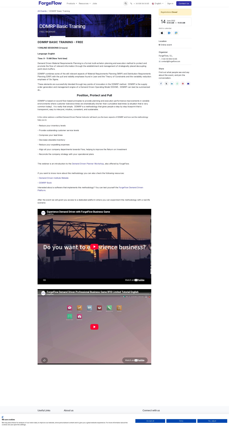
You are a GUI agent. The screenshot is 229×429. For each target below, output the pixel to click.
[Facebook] (161, 83)
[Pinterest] (183, 83)
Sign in (170, 3)
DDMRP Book (45, 183)
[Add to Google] (176, 32)
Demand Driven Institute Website (53, 178)
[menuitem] (72, 3)
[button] (125, 3)
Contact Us (184, 3)
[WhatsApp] (177, 83)
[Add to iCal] (162, 33)
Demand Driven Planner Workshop (88, 163)
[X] (166, 83)
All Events (42, 11)
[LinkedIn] (172, 83)
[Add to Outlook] (169, 32)
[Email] (188, 83)
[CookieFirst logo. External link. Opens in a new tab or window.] (3, 417)
